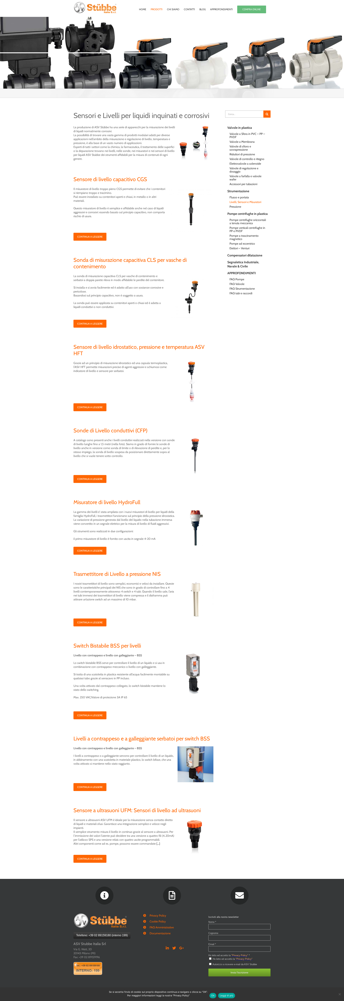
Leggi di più (226, 995)
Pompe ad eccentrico (242, 243)
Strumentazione (238, 191)
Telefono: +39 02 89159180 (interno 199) (102, 935)
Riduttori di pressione (242, 154)
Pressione (235, 206)
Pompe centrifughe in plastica (247, 214)
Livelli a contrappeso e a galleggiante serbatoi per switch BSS (141, 738)
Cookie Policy (158, 921)
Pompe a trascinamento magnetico (244, 237)
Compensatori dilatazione (244, 255)
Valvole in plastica (239, 127)
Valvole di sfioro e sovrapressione (240, 148)
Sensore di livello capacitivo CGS (110, 179)
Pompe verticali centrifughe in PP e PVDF (247, 229)
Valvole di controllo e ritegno (247, 159)
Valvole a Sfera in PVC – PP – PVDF (247, 135)
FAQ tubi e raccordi (241, 293)
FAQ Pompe (237, 279)
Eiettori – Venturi (239, 248)
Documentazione (160, 933)
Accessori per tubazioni (243, 184)
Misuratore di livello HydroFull (106, 502)
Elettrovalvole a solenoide (245, 163)
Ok (212, 995)
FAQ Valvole (237, 284)
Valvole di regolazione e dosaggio (244, 170)
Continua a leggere (90, 236)
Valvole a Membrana (242, 141)
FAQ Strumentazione (242, 288)
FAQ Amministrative (162, 927)
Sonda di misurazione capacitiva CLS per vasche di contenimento (130, 263)
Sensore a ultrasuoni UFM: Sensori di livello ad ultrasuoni (137, 810)
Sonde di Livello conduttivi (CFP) (110, 430)
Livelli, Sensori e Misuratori (245, 202)
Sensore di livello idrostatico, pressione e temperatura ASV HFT (138, 350)
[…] (158, 843)
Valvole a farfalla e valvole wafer (245, 177)
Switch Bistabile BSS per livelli (107, 645)
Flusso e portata (239, 197)
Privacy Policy (158, 915)
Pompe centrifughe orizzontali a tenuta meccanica (248, 221)
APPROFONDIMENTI (241, 273)
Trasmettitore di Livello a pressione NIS (117, 574)
